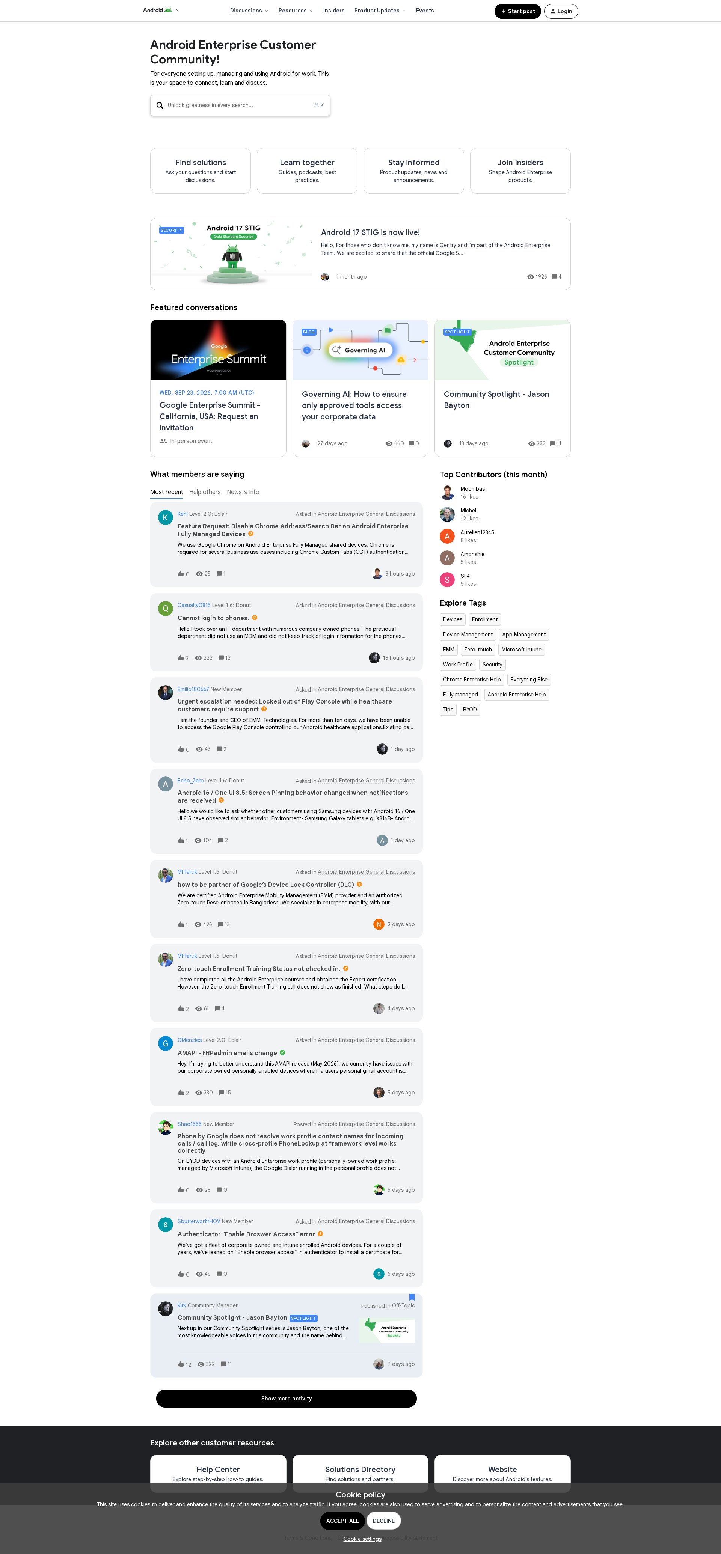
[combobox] (240, 105)
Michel (468, 510)
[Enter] (157, 105)
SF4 (465, 576)
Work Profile (458, 664)
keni (183, 514)
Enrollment (485, 619)
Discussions (246, 10)
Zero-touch (478, 649)
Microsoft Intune (522, 649)
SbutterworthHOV (199, 1221)
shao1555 (190, 1124)
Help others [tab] (205, 492)
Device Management (468, 634)
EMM (448, 649)
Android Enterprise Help (517, 694)
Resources (293, 10)
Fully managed (460, 694)
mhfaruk (187, 871)
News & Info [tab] (243, 492)
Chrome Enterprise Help (472, 679)
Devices (452, 619)
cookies (140, 1504)
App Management (524, 634)
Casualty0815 (194, 605)
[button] (361, 1539)
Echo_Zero (191, 780)
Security (492, 664)
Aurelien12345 (477, 532)
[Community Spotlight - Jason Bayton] (502, 388)
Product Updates (377, 10)
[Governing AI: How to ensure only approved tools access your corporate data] (361, 388)
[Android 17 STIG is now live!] (360, 254)
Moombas (473, 488)
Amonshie (472, 554)
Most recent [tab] (166, 492)
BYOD (470, 709)
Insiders (334, 10)
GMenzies (190, 1040)
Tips (448, 709)
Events (425, 10)
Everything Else (529, 679)
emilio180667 (193, 689)
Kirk (182, 1305)
